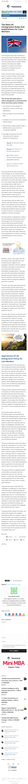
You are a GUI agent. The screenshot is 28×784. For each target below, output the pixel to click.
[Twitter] (21, 18)
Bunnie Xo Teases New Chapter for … (11, 735)
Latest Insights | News (9, 21)
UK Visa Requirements (17, 580)
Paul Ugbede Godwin (13, 33)
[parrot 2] (14, 351)
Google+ (14, 615)
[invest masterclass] (14, 256)
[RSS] (26, 18)
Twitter (6, 615)
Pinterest (21, 615)
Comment (3, 622)
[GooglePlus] (23, 18)
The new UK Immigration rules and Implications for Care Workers (12, 28)
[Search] (26, 1)
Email (24, 615)
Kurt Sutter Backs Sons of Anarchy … (11, 747)
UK (11, 580)
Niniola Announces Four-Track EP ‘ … (11, 753)
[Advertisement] (14, 564)
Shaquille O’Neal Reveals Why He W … (11, 730)
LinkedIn (17, 615)
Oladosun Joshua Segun (10, 731)
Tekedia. (11, 781)
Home (2, 21)
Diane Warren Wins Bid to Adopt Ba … (12, 741)
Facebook (10, 615)
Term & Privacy (15, 783)
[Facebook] (19, 18)
